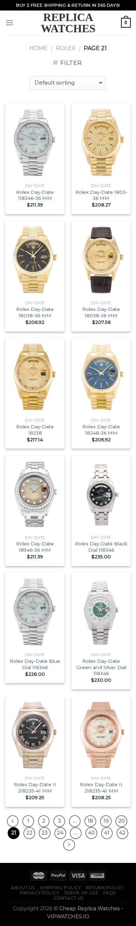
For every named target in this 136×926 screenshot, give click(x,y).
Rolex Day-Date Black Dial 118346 (101, 547)
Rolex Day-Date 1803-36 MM (101, 195)
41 (106, 833)
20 (121, 821)
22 (29, 833)
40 (91, 833)
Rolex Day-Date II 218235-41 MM (35, 788)
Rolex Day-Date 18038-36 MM (35, 312)
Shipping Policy (60, 887)
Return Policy (104, 887)
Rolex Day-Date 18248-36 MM (101, 430)
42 (122, 833)
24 (60, 833)
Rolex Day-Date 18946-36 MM (35, 547)
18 (90, 821)
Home (38, 48)
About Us (23, 887)
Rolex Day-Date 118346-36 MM (35, 195)
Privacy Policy (39, 893)
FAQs (109, 893)
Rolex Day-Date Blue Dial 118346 (35, 664)
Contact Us (69, 898)
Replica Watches (68, 23)
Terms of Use (81, 893)
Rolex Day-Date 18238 (35, 430)
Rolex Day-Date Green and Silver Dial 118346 (101, 667)
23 (44, 833)
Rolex (66, 48)
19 (106, 821)
